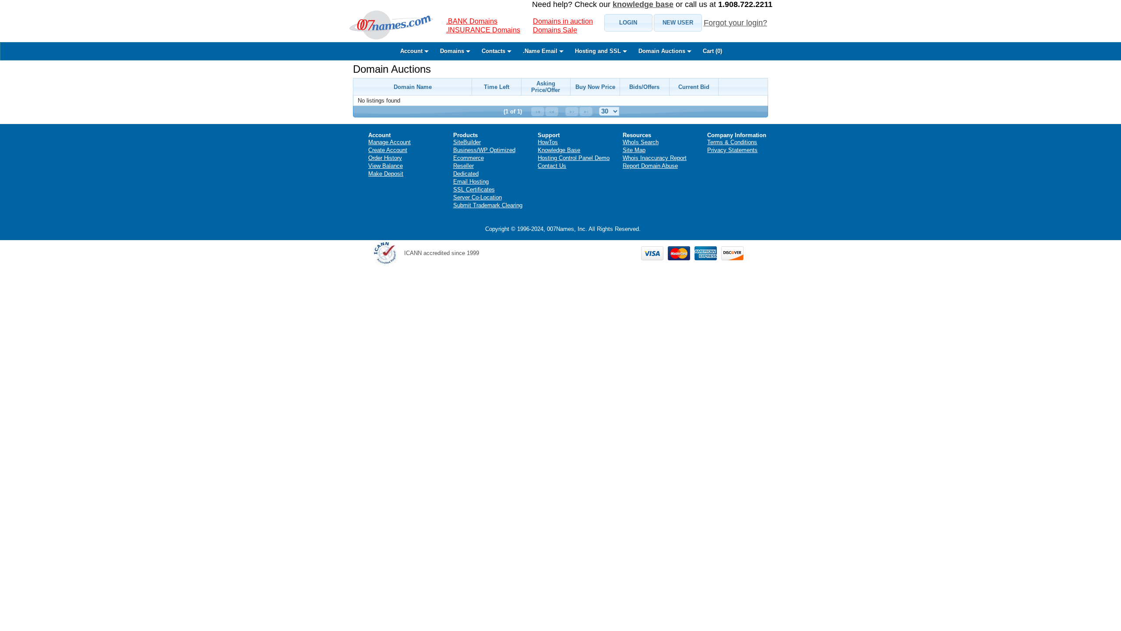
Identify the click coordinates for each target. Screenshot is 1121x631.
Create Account (387, 150)
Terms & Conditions (732, 142)
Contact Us (552, 166)
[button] (628, 23)
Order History (385, 158)
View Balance (385, 166)
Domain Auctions (392, 69)
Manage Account (389, 142)
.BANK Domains (471, 21)
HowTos (548, 142)
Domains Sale (555, 30)
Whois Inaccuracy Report (655, 158)
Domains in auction (563, 21)
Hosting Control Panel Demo (574, 158)
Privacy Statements (732, 150)
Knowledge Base (559, 150)
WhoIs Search (641, 142)
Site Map (634, 150)
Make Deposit (385, 173)
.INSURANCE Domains (483, 30)
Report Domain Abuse (650, 166)
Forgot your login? (735, 22)
